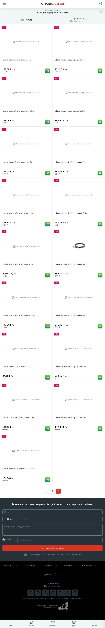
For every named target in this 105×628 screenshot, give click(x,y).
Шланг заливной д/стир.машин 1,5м (18, 417)
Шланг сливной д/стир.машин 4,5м (71, 366)
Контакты (87, 565)
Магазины (8, 565)
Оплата (48, 565)
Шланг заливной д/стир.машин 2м (70, 315)
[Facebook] (67, 593)
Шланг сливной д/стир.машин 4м (70, 60)
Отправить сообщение (52, 548)
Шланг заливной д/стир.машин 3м (70, 162)
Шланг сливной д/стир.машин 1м (17, 366)
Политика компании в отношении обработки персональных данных (52, 598)
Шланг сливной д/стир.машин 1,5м (18, 111)
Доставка (67, 565)
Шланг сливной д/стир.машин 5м (70, 111)
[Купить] (47, 71)
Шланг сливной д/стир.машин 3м (17, 162)
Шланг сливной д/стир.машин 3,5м (18, 469)
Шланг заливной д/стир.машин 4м (17, 213)
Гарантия (47, 574)
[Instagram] (45, 593)
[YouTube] (38, 593)
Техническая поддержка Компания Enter (47, 606)
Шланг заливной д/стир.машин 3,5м (18, 315)
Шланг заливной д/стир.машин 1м (70, 264)
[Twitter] (60, 593)
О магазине (29, 565)
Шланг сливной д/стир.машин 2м (17, 60)
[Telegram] (53, 593)
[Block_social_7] (30, 593)
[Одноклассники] (75, 593)
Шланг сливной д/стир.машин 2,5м (70, 417)
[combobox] (8, 519)
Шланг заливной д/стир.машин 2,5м (71, 213)
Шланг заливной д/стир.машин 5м (17, 264)
